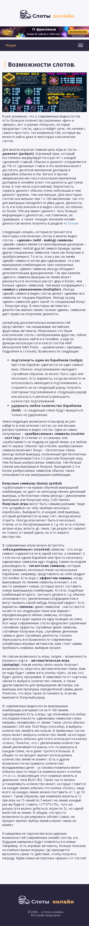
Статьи (71, 223)
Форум (11, 45)
